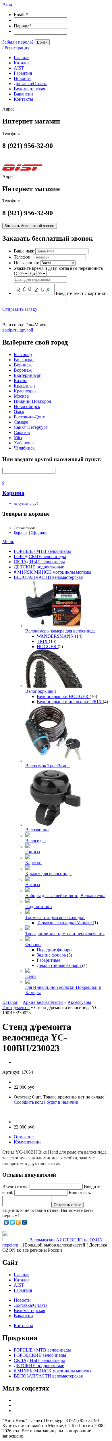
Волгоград (24, 359)
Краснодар (24, 385)
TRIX (43, 641)
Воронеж (23, 364)
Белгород (23, 354)
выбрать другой (17, 330)
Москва (21, 396)
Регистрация (17, 47)
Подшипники (38, 906)
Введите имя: (15, 1186)
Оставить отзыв (67, 1205)
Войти (42, 42)
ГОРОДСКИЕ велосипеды (40, 556)
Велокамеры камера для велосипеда (60, 630)
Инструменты (16, 1007)
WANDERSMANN (56, 636)
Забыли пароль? (18, 42)
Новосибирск (27, 406)
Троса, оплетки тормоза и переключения (65, 933)
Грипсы (32, 851)
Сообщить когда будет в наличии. (47, 1102)
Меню (8, 541)
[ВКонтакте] (6, 1222)
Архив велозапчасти (43, 1002)
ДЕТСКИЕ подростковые (39, 566)
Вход (7, 4)
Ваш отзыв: (80, 1192)
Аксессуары (79, 1002)
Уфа (18, 437)
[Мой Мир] (25, 1222)
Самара (21, 422)
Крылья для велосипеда (48, 873)
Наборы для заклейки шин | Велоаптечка (65, 895)
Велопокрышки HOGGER (63, 696)
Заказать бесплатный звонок (30, 226)
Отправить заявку (19, 309)
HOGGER (47, 646)
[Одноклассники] (19, 1222)
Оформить (39, 532)
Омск (19, 411)
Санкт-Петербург (31, 427)
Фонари (33, 944)
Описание (24, 1136)
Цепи (30, 976)
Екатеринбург (27, 375)
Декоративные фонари (59, 965)
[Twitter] (12, 1222)
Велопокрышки (40, 691)
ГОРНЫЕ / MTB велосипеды (42, 551)
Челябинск (24, 448)
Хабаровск (24, 442)
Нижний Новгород (32, 401)
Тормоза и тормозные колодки (55, 917)
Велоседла (35, 840)
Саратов (22, 432)
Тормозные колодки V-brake (65, 922)
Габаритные (48, 960)
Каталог (10, 1002)
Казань (20, 380)
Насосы (32, 884)
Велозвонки (37, 829)
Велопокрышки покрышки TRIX (70, 701)
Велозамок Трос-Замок (47, 765)
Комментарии (27, 1141)
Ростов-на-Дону (29, 416)
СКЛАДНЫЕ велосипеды (39, 561)
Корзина (20, 532)
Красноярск (25, 390)
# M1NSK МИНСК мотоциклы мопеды (52, 572)
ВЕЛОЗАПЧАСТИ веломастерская (48, 577)
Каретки (33, 862)
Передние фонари (54, 949)
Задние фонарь (52, 954)
